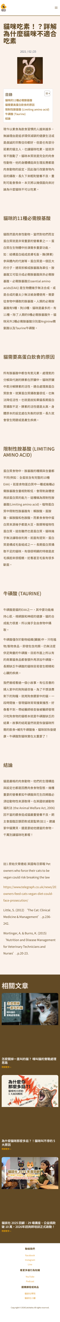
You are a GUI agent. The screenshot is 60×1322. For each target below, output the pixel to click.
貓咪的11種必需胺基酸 (18, 100)
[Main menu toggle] (56, 8)
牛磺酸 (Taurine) (15, 114)
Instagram (30, 1259)
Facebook (30, 1255)
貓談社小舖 (30, 1298)
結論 (7, 118)
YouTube (30, 1276)
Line (30, 1264)
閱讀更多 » (6, 1066)
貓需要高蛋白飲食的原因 (19, 105)
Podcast (30, 1281)
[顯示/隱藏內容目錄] (45, 93)
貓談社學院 (30, 1293)
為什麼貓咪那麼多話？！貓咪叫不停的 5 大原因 (28, 1142)
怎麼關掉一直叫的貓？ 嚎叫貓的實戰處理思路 (29, 1061)
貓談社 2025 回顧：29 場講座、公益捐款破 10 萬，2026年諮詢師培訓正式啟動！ (29, 1225)
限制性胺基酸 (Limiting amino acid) (27, 109)
